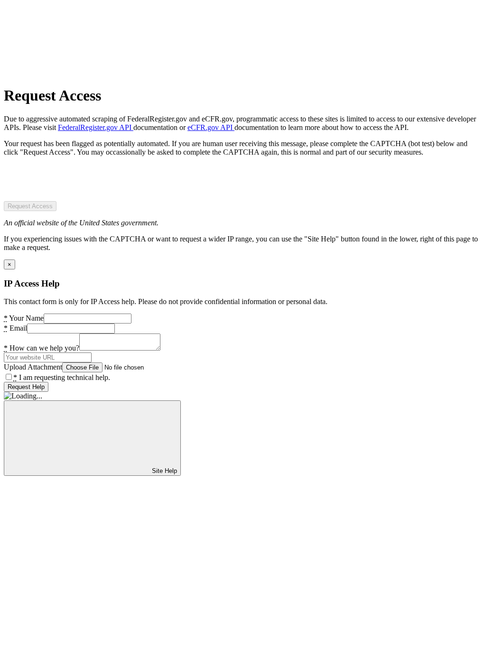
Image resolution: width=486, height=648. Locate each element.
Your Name (24, 318)
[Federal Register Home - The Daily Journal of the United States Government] (75, 72)
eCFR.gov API (210, 127)
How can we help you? (41, 348)
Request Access (30, 206)
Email (15, 328)
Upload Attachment (33, 367)
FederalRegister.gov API (95, 127)
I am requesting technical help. (61, 377)
